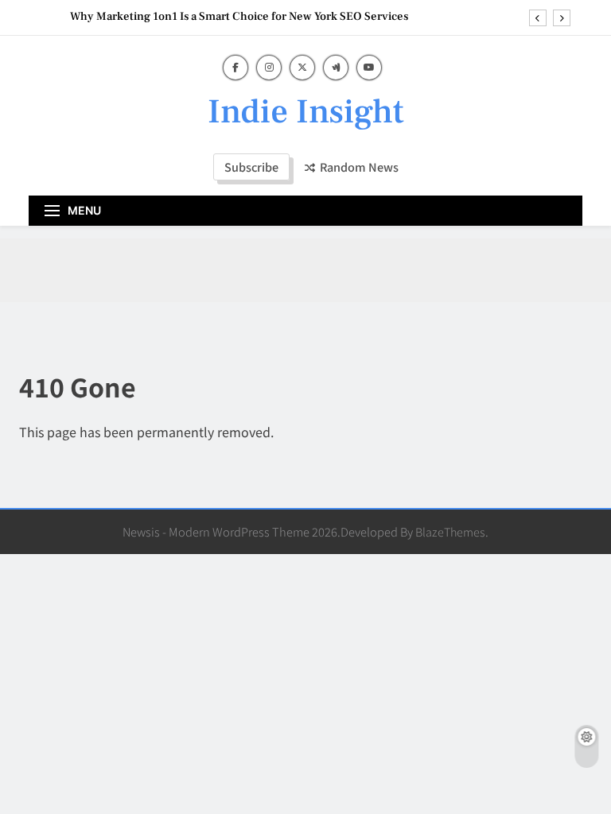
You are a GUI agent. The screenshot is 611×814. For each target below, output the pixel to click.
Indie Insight (306, 112)
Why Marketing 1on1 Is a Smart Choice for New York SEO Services (239, 16)
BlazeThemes (450, 531)
